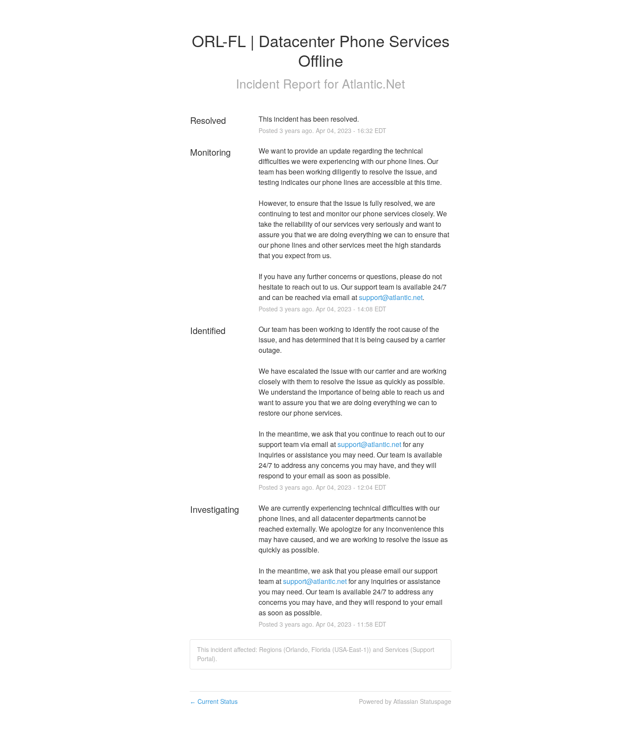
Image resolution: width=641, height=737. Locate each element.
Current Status (214, 701)
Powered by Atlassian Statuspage (405, 701)
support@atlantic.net (391, 297)
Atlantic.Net (373, 83)
